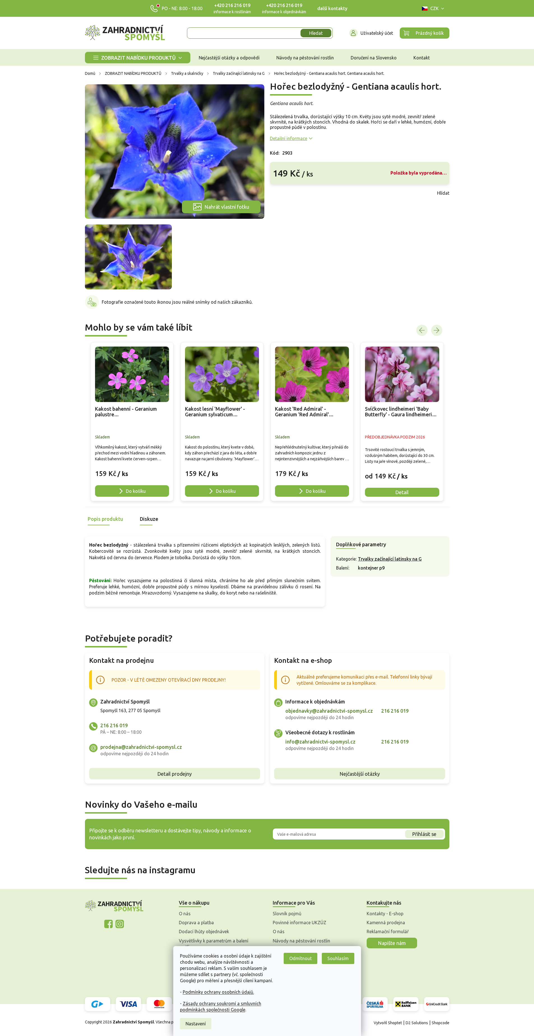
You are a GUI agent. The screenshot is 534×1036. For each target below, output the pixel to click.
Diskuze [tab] (149, 519)
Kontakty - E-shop (385, 913)
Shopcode (440, 1023)
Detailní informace (288, 138)
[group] (132, 421)
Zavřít (282, 193)
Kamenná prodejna (386, 922)
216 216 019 (114, 725)
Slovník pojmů (287, 913)
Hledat (316, 33)
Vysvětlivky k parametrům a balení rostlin (213, 943)
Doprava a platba (196, 922)
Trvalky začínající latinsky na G (390, 558)
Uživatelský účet (376, 33)
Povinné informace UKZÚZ (299, 922)
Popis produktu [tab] (105, 519)
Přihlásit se (424, 834)
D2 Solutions (417, 1023)
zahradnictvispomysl (119, 924)
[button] (132, 470)
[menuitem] (137, 57)
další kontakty (332, 8)
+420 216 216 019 (232, 5)
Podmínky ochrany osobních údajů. (218, 992)
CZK (434, 8)
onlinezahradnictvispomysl (108, 924)
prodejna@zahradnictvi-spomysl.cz (141, 747)
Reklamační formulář (388, 931)
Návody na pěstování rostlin (301, 940)
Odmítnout (300, 958)
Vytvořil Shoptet (388, 1023)
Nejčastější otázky (359, 774)
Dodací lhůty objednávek (204, 931)
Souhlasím (338, 958)
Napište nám (392, 943)
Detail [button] (402, 492)
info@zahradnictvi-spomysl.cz (320, 741)
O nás (185, 913)
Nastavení (196, 1023)
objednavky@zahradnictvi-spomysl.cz (329, 711)
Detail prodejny (174, 774)
